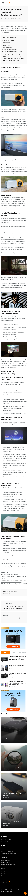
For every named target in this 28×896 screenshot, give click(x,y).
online (2, 287)
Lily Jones (6, 825)
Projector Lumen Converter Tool (8, 853)
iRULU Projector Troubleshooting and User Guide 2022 (14, 584)
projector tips (10, 591)
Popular (14, 652)
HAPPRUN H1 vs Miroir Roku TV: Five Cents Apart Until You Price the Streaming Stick (17, 683)
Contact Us (8, 889)
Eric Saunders (13, 663)
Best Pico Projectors (5, 862)
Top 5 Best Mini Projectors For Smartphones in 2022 (13, 580)
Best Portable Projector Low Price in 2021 (11, 582)
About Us (3, 871)
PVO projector (19, 199)
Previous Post (9, 603)
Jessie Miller (6, 769)
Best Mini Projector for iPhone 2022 (9, 574)
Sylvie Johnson (13, 668)
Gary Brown (6, 740)
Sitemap (3, 889)
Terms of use (4, 876)
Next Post (5, 615)
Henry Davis (13, 677)
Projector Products (5, 842)
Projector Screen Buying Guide (8, 864)
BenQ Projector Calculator (7, 851)
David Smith (13, 686)
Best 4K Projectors (5, 860)
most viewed (22, 652)
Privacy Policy (4, 873)
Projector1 (11, 888)
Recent (5, 652)
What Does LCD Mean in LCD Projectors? (12, 767)
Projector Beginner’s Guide (7, 839)
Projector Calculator (5, 849)
